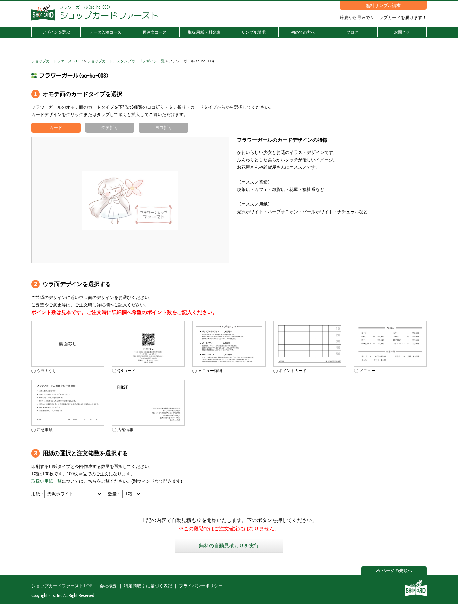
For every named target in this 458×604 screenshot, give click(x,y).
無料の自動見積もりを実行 (229, 545)
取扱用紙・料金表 (204, 32)
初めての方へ (303, 32)
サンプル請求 (253, 32)
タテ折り (109, 127)
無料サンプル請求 (383, 5)
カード (55, 127)
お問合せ (402, 32)
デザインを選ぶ (56, 32)
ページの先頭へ (396, 570)
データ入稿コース (105, 32)
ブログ (352, 32)
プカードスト (109, 15)
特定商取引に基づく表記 (148, 585)
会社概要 (108, 585)
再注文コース (154, 32)
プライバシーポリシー (201, 585)
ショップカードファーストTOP (62, 585)
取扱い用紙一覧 (46, 481)
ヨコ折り (163, 127)
